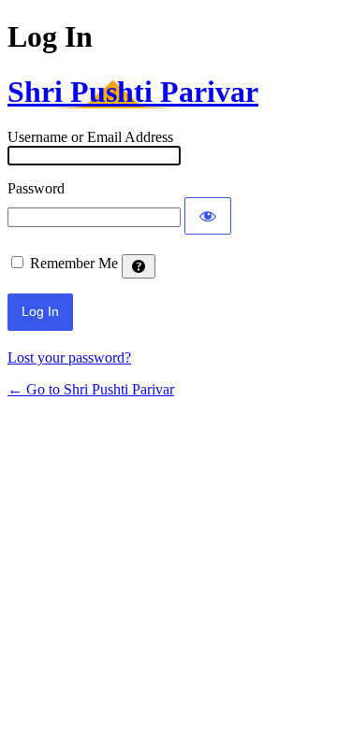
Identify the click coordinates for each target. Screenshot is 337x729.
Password (36, 188)
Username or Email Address (90, 137)
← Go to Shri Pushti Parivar (90, 389)
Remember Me (74, 263)
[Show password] (207, 216)
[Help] (138, 266)
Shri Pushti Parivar (132, 91)
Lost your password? (69, 357)
